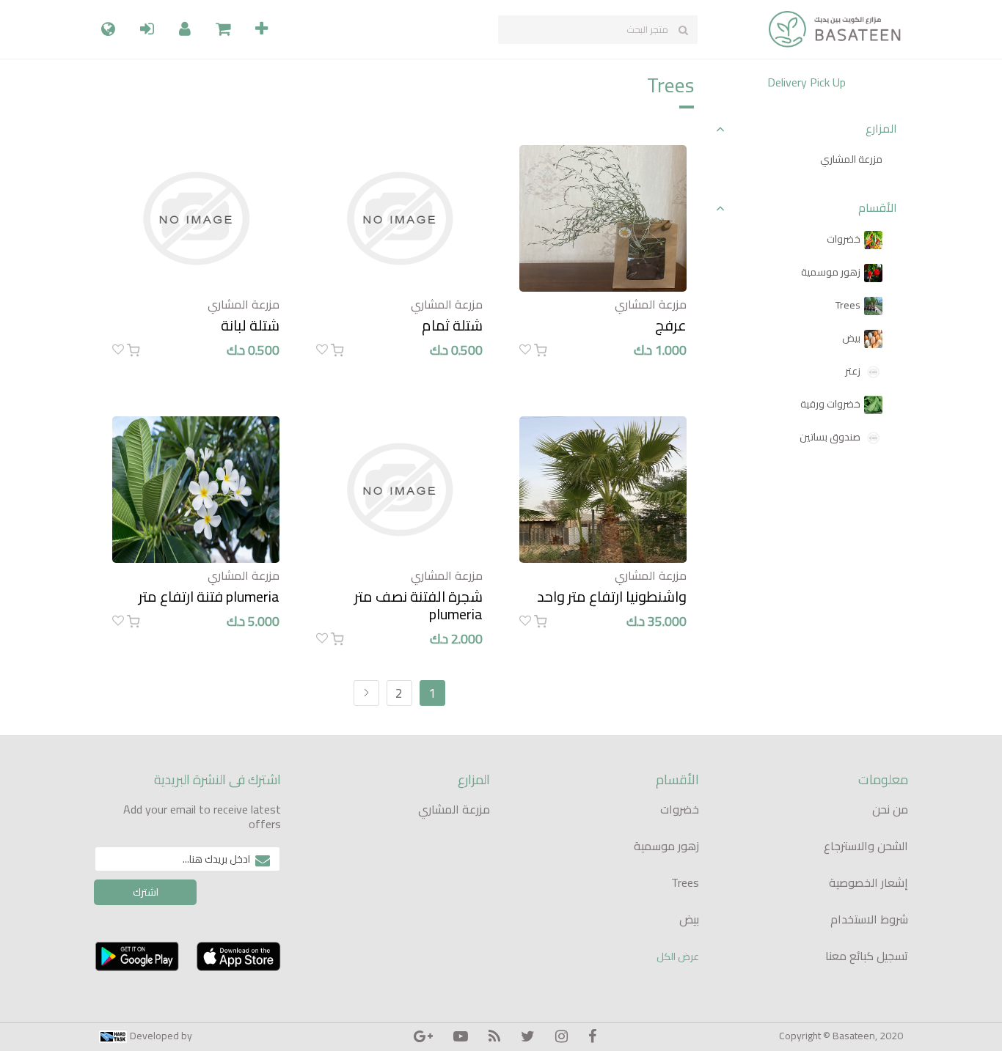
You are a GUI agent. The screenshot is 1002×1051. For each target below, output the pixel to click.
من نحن (890, 809)
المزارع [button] (881, 129)
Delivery (787, 82)
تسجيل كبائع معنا (866, 956)
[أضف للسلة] (540, 350)
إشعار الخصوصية (868, 882)
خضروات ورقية (830, 403)
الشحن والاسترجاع (866, 846)
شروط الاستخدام (869, 919)
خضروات (843, 238)
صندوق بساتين (830, 436)
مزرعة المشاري (851, 159)
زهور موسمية (830, 271)
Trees (847, 304)
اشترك (145, 891)
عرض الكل (678, 956)
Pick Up (828, 82)
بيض (851, 337)
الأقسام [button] (877, 208)
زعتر (852, 370)
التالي (366, 693)
